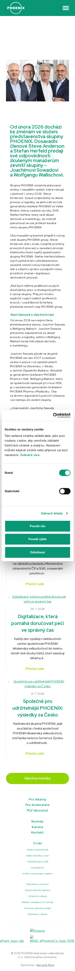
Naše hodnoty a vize (37, 855)
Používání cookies (37, 914)
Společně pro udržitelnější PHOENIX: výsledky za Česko (37, 708)
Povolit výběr (37, 539)
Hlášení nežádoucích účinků (37, 902)
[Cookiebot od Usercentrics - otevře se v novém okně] (53, 415)
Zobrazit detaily (52, 513)
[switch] (64, 491)
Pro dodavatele (37, 805)
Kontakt (37, 832)
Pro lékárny (37, 799)
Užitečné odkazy (37, 896)
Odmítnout (37, 552)
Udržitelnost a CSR (37, 861)
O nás (37, 843)
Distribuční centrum (37, 884)
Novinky (37, 821)
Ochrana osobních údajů (37, 908)
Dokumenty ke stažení (37, 890)
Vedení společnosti (37, 849)
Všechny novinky (37, 778)
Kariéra (37, 827)
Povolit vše (37, 526)
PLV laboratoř (37, 810)
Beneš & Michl (45, 965)
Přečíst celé (35, 584)
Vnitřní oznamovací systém (37, 873)
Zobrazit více (30, 455)
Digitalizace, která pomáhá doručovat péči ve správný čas (37, 623)
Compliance (37, 867)
